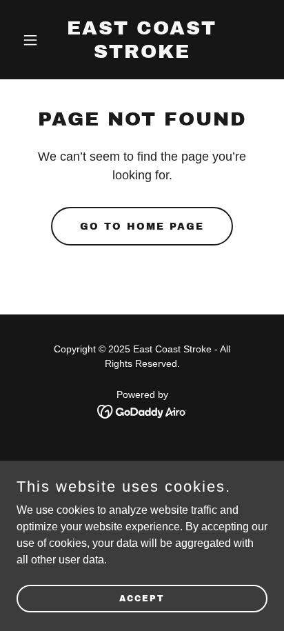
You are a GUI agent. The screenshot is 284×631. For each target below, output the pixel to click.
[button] (35, 40)
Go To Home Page (142, 226)
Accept (142, 598)
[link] (142, 54)
